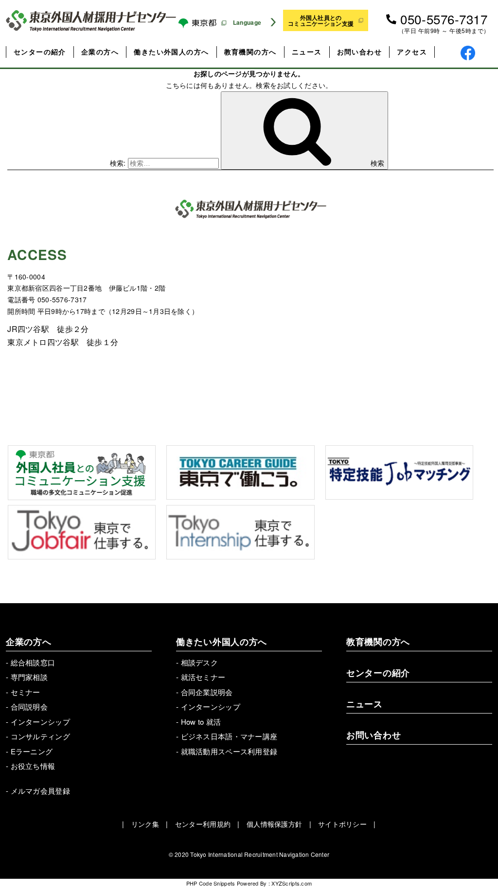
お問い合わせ (359, 51)
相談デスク (199, 662)
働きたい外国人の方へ (171, 51)
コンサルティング (40, 736)
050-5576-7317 (443, 19)
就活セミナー (203, 677)
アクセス (412, 51)
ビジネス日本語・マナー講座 (229, 736)
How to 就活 (201, 721)
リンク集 (145, 824)
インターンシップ (40, 721)
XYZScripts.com (291, 883)
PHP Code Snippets (210, 883)
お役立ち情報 (33, 766)
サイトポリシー (342, 824)
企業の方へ (100, 51)
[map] (372, 325)
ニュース (307, 51)
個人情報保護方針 (274, 824)
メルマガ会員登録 (40, 790)
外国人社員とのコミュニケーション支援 (321, 20)
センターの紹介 (40, 51)
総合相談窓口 (33, 662)
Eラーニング (32, 751)
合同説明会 (29, 706)
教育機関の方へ (250, 51)
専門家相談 (29, 677)
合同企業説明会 (207, 692)
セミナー (25, 692)
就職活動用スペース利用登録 (229, 751)
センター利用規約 (203, 824)
